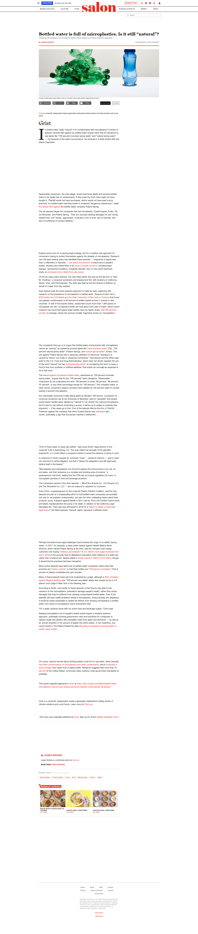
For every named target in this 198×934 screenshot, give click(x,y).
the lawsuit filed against (49, 207)
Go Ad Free (99, 894)
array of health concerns (86, 266)
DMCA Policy (99, 916)
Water (100, 777)
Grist (40, 113)
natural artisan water (97, 349)
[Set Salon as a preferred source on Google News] (105, 103)
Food (77, 9)
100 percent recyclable (99, 569)
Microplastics (82, 777)
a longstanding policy (75, 364)
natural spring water (95, 352)
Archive (110, 890)
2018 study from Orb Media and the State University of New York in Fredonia (74, 297)
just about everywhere (79, 263)
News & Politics (47, 9)
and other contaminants (88, 665)
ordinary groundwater (70, 552)
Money (144, 9)
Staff (100, 887)
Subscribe (47, 3)
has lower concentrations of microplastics (58, 665)
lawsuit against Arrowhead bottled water (61, 375)
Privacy (83, 890)
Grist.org (88, 704)
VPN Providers (99, 912)
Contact (110, 887)
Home (82, 887)
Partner (92, 777)
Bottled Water (45, 777)
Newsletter (131, 3)
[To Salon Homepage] (99, 7)
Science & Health (127, 9)
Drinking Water (57, 777)
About (92, 887)
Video (155, 9)
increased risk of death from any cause (66, 272)
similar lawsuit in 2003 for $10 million (94, 558)
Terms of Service (97, 890)
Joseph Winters (47, 42)
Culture (64, 9)
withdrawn (100, 412)
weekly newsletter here (107, 717)
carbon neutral (58, 569)
